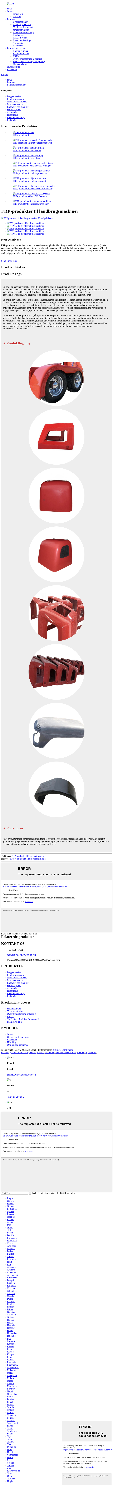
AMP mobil (67, 1050)
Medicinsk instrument (23, 27)
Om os (10, 11)
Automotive (18, 43)
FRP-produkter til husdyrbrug (26, 158)
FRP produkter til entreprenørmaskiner (31, 204)
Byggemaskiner (20, 22)
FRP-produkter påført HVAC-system (30, 196)
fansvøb (5, 1052)
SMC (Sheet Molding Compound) (29, 61)
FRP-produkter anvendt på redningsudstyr (32, 142)
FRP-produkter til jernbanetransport (29, 181)
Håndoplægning (20, 51)
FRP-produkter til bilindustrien (27, 150)
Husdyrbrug (18, 35)
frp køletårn (90, 1052)
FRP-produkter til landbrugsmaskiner (30, 173)
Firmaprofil (18, 14)
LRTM (16, 56)
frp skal (40, 1052)
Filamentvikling (20, 64)
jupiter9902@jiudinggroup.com (21, 955)
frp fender (49, 1052)
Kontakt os (12, 69)
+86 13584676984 (15, 1097)
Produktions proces (16, 48)
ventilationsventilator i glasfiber (69, 1052)
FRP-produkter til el (22, 135)
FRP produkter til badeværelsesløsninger (31, 165)
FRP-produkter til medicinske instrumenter (32, 188)
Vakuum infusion (21, 53)
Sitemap (57, 1050)
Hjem (9, 8)
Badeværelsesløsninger (23, 32)
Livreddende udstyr (22, 40)
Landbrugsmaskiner (22, 24)
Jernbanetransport (21, 30)
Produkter (11, 19)
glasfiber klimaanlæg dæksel (23, 1052)
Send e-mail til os (9, 261)
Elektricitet (18, 45)
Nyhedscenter (13, 67)
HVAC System (20, 37)
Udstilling (17, 16)
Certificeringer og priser (18, 1037)
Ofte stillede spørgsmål (17, 1045)
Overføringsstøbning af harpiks (27, 59)
